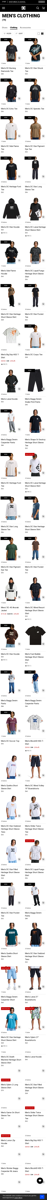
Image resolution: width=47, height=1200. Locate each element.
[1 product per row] (39, 34)
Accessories (25, 27)
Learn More (18, 1198)
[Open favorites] (40, 1181)
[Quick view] (19, 57)
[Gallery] (11, 50)
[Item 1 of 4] (11, 208)
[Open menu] (3, 8)
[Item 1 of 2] (11, 336)
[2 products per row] (42, 34)
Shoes (4, 27)
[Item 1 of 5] (35, 208)
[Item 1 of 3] (35, 635)
